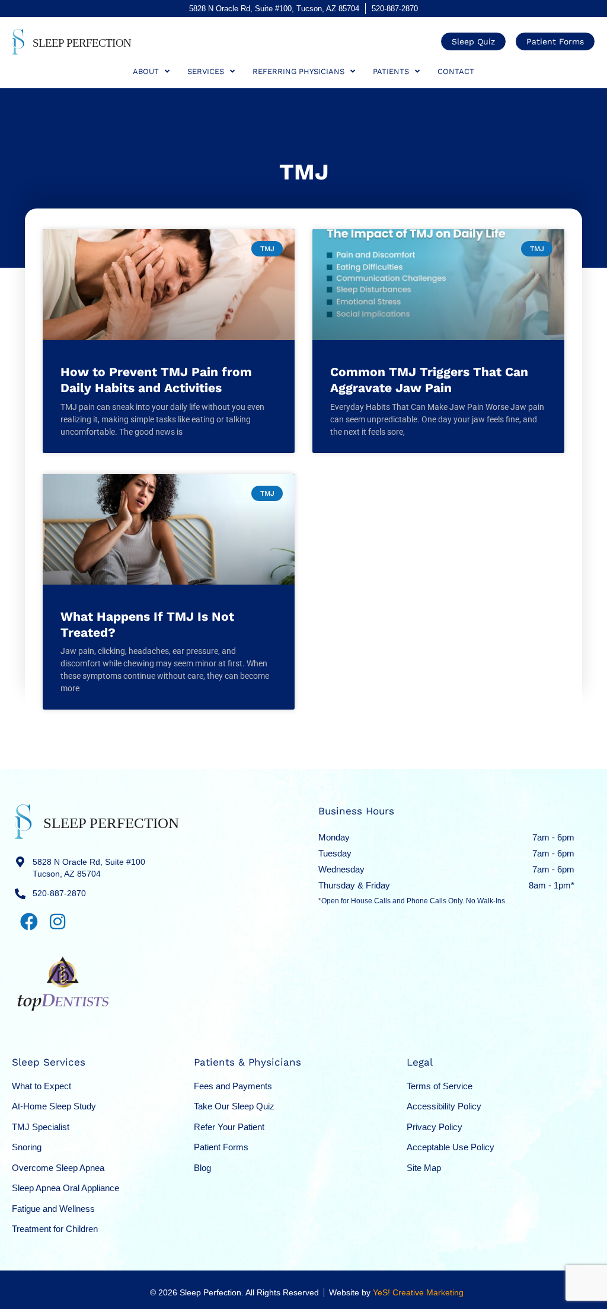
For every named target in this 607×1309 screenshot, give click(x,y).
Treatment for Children (55, 1229)
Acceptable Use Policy (450, 1147)
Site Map (424, 1168)
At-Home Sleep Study (54, 1106)
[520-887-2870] (20, 893)
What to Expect (41, 1086)
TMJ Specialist (40, 1127)
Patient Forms (221, 1147)
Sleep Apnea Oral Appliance (65, 1188)
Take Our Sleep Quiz (234, 1106)
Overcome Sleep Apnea (58, 1168)
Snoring (26, 1147)
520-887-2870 (395, 8)
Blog (202, 1168)
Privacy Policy (434, 1127)
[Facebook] (29, 921)
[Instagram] (57, 921)
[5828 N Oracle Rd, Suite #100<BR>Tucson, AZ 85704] (20, 861)
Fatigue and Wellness (53, 1209)
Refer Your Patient (229, 1127)
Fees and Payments (233, 1086)
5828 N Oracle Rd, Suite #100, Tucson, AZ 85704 (274, 8)
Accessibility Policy (444, 1106)
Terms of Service (439, 1086)
